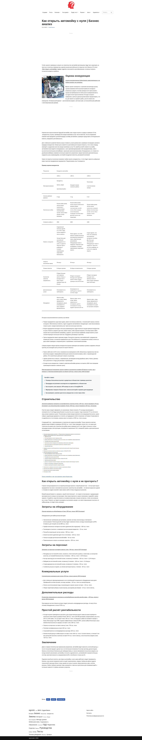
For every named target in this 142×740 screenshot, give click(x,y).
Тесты (51, 12)
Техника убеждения (35, 734)
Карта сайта (90, 710)
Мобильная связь (34, 722)
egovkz (32, 710)
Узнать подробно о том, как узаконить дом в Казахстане (57, 476)
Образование (33, 725)
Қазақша (49, 734)
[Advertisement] (71, 48)
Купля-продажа (32, 719)
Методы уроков (41, 719)
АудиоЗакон (46, 710)
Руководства (61, 699)
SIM (36, 710)
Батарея (31, 713)
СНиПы (30, 731)
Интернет (39, 717)
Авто (48, 699)
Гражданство (50, 713)
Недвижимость (44, 722)
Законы (32, 716)
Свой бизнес (52, 27)
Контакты (89, 713)
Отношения (40, 724)
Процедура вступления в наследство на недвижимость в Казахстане (66, 383)
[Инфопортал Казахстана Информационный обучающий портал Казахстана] (71, 5)
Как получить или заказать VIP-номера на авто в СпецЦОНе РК (64, 386)
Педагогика (51, 725)
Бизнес (53, 699)
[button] (68, 12)
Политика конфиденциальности (95, 716)
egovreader (32, 738)
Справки (44, 12)
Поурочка (32, 728)
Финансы (44, 734)
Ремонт (37, 728)
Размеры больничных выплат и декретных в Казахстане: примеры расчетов (68, 380)
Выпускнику (43, 713)
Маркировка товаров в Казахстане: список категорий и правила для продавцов (69, 389)
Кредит (48, 716)
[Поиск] (111, 12)
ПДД (45, 725)
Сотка (34, 732)
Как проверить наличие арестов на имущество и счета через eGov (65, 393)
